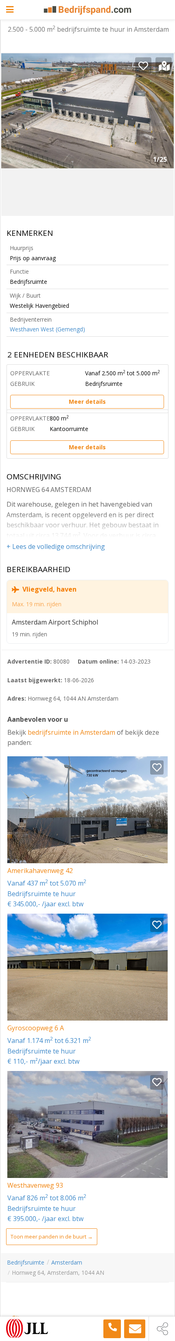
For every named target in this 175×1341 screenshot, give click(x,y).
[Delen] (162, 1328)
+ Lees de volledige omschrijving (56, 546)
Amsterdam (66, 1262)
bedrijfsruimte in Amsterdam (72, 732)
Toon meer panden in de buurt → (52, 1236)
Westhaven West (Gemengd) (47, 329)
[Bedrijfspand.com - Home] (87, 10)
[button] (161, 114)
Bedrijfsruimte (25, 1262)
